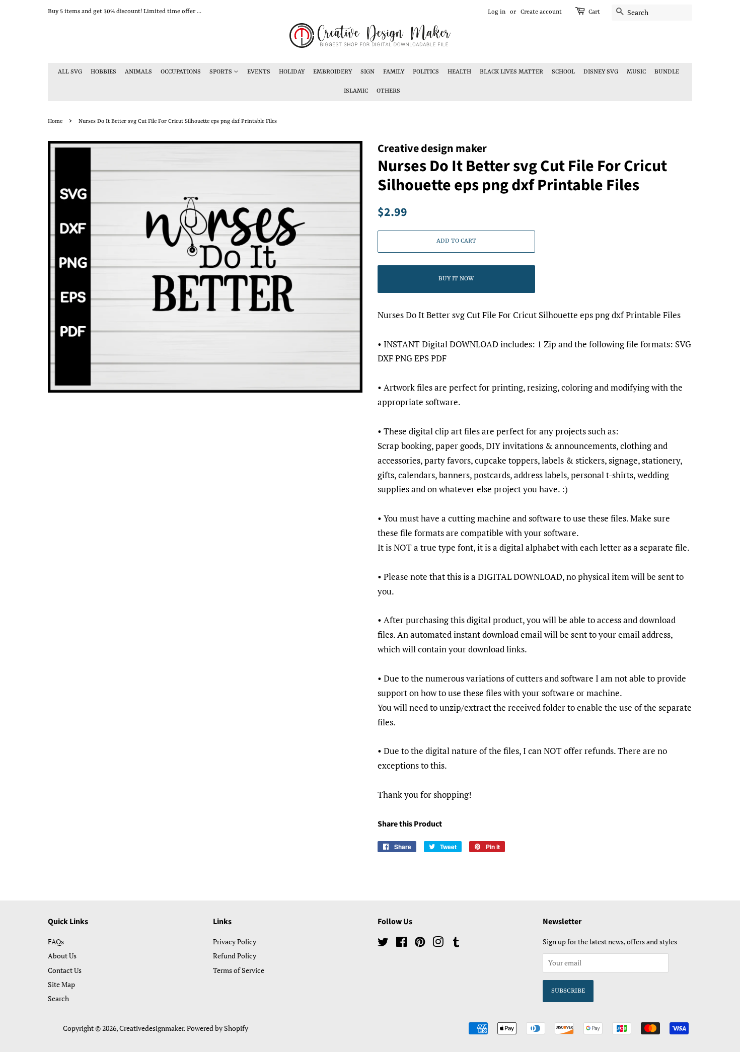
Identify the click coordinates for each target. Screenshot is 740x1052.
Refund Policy (234, 955)
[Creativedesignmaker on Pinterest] (419, 943)
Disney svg (600, 72)
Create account (541, 12)
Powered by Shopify (217, 1028)
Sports (221, 72)
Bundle (666, 72)
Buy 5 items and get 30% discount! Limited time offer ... (124, 11)
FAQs (56, 941)
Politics (426, 72)
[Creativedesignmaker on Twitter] (383, 943)
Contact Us (65, 970)
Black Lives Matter (511, 72)
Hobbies (103, 72)
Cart (594, 12)
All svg (70, 72)
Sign (367, 72)
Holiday (292, 72)
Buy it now (456, 278)
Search (58, 998)
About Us (62, 955)
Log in (496, 12)
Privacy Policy (234, 941)
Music (636, 72)
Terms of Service (238, 970)
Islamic (356, 91)
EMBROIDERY (332, 72)
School (563, 72)
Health (459, 72)
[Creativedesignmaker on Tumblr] (456, 943)
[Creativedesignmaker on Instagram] (437, 943)
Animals (138, 72)
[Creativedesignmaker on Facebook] (401, 943)
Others (388, 91)
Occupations (181, 72)
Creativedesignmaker (151, 1028)
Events (258, 72)
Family (393, 72)
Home (55, 121)
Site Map (61, 984)
